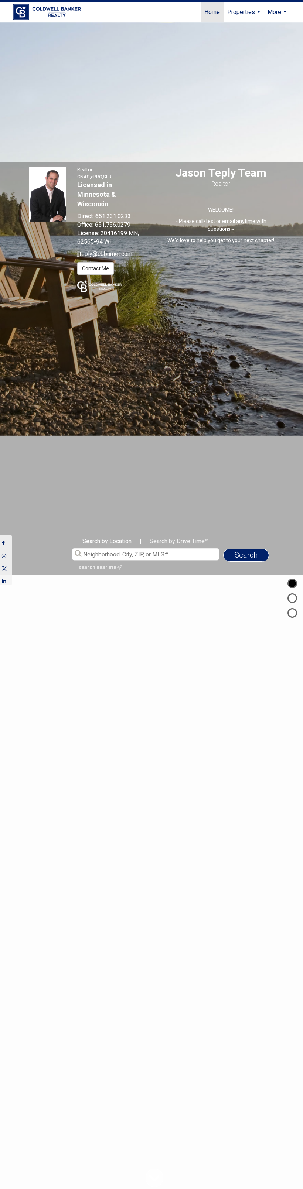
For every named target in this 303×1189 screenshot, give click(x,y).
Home (212, 12)
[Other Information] (292, 613)
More (278, 15)
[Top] (292, 583)
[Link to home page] (50, 12)
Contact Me (95, 268)
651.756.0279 (112, 224)
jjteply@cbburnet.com (104, 253)
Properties (244, 15)
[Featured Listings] (292, 598)
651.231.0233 (113, 216)
